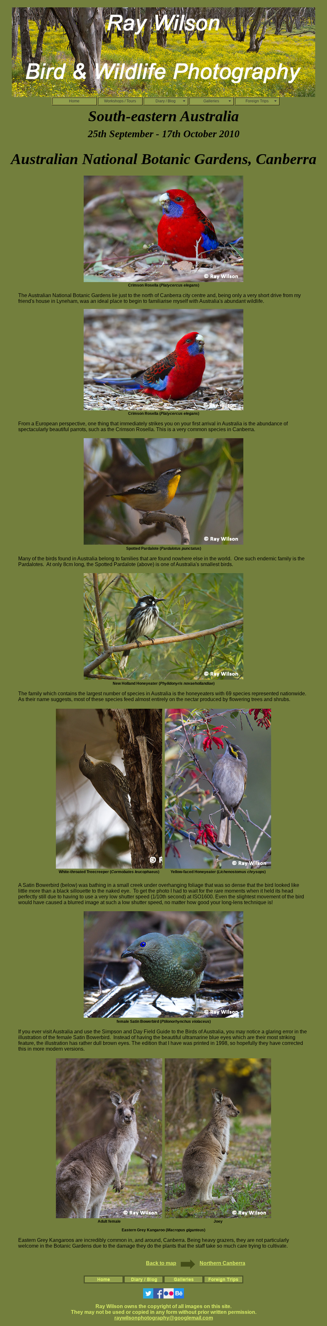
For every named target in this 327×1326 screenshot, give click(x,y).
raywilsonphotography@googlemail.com (163, 1318)
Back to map (161, 1263)
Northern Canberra (222, 1263)
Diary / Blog (166, 101)
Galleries (211, 101)
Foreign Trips (257, 101)
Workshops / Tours (120, 101)
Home (74, 101)
